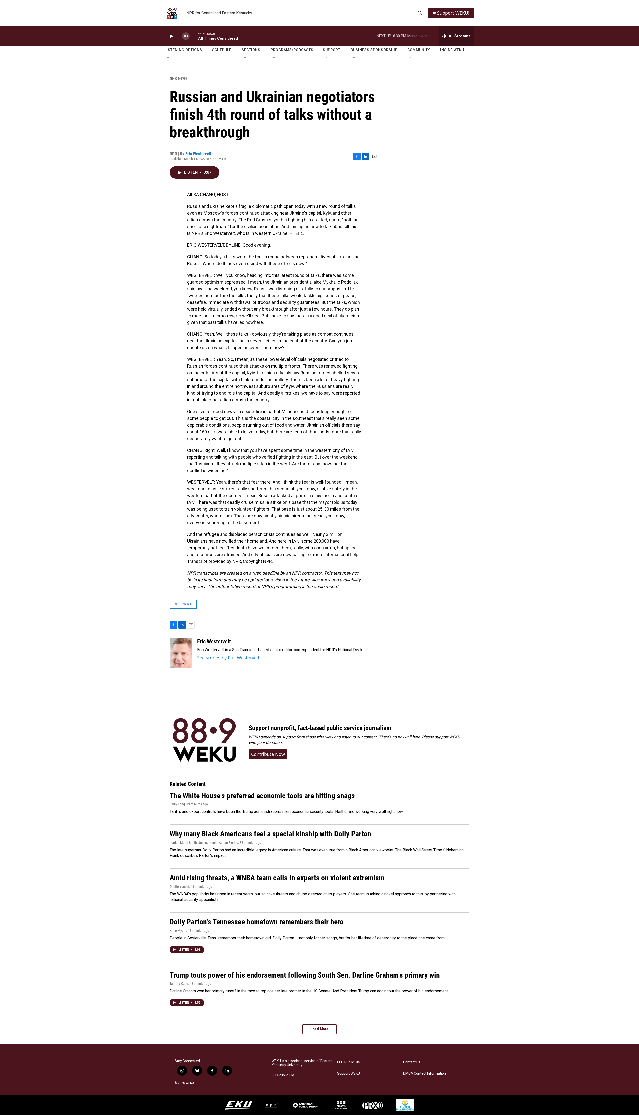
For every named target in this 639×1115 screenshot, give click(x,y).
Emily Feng (177, 804)
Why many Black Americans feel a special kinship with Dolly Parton (270, 833)
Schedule (221, 50)
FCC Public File (283, 1075)
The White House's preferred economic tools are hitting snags (262, 795)
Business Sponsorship (374, 50)
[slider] (194, 36)
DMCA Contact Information (424, 1073)
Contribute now (268, 754)
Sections (251, 50)
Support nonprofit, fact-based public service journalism (320, 728)
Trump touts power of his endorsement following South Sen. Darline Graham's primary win (305, 975)
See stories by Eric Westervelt (228, 658)
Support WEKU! (453, 13)
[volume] (186, 36)
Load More (319, 1029)
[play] (171, 36)
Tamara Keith (179, 984)
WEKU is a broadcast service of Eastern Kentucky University (302, 1063)
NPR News (178, 78)
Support (331, 50)
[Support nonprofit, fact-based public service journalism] (204, 740)
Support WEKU (348, 1073)
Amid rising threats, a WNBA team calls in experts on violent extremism (277, 877)
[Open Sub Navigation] (168, 58)
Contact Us (411, 1062)
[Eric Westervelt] (181, 653)
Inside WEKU (452, 50)
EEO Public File (348, 1062)
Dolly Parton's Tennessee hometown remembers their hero (257, 921)
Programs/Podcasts (292, 50)
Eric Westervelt (198, 153)
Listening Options (183, 50)
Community (418, 50)
